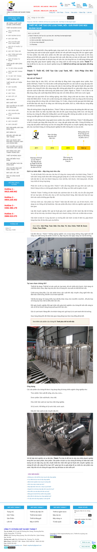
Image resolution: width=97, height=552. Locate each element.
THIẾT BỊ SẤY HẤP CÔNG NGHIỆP (14, 64)
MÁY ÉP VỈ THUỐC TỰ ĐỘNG (15, 47)
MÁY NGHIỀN (12, 87)
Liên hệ (89, 12)
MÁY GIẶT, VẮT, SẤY (12, 172)
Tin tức (67, 12)
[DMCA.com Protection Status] (9, 547)
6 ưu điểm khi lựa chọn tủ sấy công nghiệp (39, 479)
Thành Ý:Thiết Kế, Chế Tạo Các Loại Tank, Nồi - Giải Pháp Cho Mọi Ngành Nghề (50, 35)
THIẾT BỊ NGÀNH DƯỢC (14, 28)
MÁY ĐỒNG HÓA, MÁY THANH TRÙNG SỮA (13, 151)
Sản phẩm (74, 12)
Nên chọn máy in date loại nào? (36, 484)
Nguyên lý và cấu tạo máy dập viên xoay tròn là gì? (41, 489)
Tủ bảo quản (57, 522)
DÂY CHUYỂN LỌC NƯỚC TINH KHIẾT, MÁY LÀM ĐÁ (14, 147)
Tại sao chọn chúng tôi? (38, 42)
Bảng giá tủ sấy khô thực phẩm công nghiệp (39, 494)
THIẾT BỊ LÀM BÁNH (12, 118)
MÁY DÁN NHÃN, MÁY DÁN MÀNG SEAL (14, 128)
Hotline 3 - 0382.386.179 (11, 206)
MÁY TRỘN (11, 90)
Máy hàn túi (57, 515)
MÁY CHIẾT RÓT (11, 102)
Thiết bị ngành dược (60, 512)
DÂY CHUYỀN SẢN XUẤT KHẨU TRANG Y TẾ (14, 168)
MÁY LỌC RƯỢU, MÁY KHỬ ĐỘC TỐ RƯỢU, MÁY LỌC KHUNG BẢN (14, 141)
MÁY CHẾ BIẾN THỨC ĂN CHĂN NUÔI (14, 164)
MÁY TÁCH (11, 93)
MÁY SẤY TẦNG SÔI (14, 51)
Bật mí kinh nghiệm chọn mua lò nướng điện (39, 482)
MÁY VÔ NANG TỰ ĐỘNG (14, 59)
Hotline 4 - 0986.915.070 (11, 214)
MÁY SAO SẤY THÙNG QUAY (15, 72)
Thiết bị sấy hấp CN (36, 512)
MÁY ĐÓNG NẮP (13, 110)
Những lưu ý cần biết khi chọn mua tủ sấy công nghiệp (42, 477)
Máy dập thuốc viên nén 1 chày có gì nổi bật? (39, 486)
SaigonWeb (53, 535)
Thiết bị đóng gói (35, 518)
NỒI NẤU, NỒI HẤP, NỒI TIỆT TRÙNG (13, 136)
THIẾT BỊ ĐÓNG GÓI (12, 79)
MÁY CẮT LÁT (12, 96)
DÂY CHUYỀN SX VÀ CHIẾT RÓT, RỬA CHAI (14, 106)
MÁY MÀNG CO (11, 132)
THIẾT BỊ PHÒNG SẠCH (13, 155)
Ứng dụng (34, 44)
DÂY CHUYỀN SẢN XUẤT (14, 31)
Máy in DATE (34, 522)
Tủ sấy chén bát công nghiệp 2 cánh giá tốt (39, 498)
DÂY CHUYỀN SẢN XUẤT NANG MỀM (14, 42)
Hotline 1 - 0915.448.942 (11, 190)
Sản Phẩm (10, 518)
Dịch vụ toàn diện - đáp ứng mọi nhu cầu (42, 40)
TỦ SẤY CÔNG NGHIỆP (15, 68)
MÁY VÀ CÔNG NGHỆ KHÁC (13, 176)
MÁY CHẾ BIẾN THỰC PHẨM (13, 159)
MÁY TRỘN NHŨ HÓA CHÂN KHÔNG (15, 55)
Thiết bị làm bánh (36, 515)
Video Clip (82, 12)
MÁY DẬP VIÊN (13, 38)
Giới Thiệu (60, 12)
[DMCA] (55, 537)
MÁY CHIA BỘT (13, 121)
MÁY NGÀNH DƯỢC (14, 35)
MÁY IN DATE (10, 99)
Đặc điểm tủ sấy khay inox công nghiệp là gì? (39, 496)
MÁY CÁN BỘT (12, 124)
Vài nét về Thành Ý (37, 38)
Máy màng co (57, 518)
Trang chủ (52, 12)
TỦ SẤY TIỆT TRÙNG (15, 76)
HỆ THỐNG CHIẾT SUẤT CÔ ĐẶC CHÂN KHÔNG (14, 23)
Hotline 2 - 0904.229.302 (11, 198)
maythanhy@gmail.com (34, 545)
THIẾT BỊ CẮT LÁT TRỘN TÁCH (14, 83)
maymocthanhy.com (16, 545)
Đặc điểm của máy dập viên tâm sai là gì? (38, 491)
